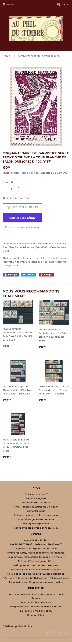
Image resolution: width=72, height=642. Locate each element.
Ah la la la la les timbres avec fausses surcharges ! (36, 573)
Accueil (7, 55)
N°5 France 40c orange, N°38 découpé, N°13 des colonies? (36, 578)
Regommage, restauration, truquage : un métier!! (36, 556)
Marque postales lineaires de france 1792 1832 (36, 606)
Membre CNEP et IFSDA (36, 502)
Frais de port (28, 172)
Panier (65, 4)
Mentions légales (36, 498)
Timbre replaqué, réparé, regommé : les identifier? (36, 552)
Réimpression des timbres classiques (36, 565)
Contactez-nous (36, 510)
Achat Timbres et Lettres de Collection (36, 506)
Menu (10, 4)
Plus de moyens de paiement (22, 227)
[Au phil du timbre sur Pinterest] (60, 632)
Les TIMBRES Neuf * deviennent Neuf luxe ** (36, 544)
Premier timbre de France (36, 602)
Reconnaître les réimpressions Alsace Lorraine (36, 582)
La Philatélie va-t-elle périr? (36, 610)
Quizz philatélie (36, 615)
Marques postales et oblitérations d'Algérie (36, 569)
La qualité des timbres (36, 540)
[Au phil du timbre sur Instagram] (66, 632)
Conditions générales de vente (36, 519)
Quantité (8, 182)
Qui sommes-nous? (36, 494)
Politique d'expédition (36, 523)
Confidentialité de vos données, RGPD (36, 527)
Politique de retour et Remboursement (36, 515)
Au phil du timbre (21, 626)
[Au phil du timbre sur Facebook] (54, 632)
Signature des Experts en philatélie (36, 548)
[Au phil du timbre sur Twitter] (47, 632)
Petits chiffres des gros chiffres (36, 561)
